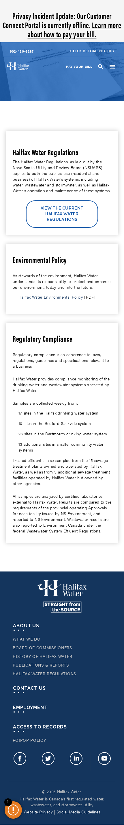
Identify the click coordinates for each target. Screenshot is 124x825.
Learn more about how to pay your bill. (74, 29)
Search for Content (100, 66)
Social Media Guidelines (78, 812)
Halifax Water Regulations (44, 673)
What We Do (26, 639)
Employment (30, 707)
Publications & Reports (41, 665)
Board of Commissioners (42, 647)
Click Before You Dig (92, 51)
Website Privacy (38, 812)
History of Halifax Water (42, 656)
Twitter (48, 761)
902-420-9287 (22, 51)
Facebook (20, 761)
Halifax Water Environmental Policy (50, 297)
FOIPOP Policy (29, 740)
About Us (26, 625)
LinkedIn (76, 761)
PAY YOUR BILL (79, 66)
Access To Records (40, 727)
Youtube (104, 761)
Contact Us (29, 688)
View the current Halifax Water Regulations (62, 214)
